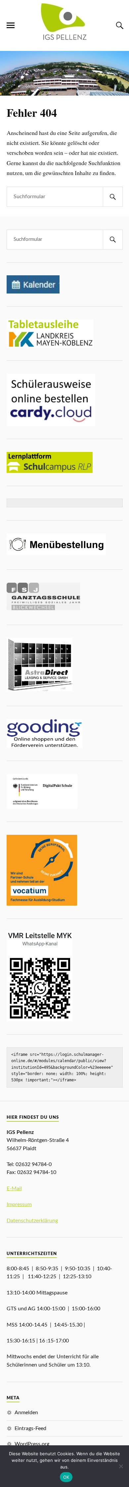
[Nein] (120, 1466)
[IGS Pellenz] (64, 40)
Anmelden (26, 1412)
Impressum (19, 1204)
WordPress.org (32, 1444)
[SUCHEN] (113, 197)
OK (66, 1477)
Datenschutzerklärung (32, 1220)
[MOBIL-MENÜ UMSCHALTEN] (11, 25)
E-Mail (14, 1188)
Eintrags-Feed (30, 1428)
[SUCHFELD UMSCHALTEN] (119, 25)
